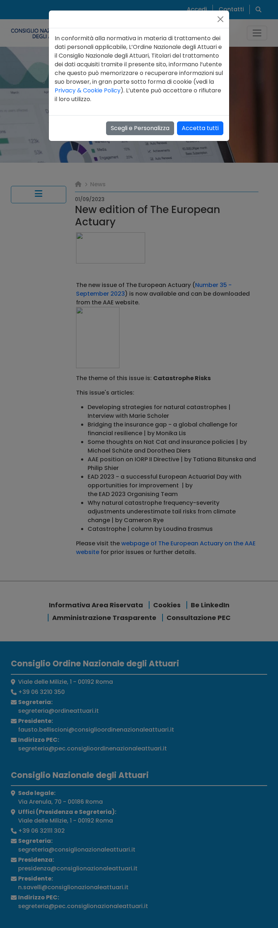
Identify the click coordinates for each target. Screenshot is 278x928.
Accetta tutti (200, 128)
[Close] (220, 19)
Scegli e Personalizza (140, 128)
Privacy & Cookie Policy (88, 90)
